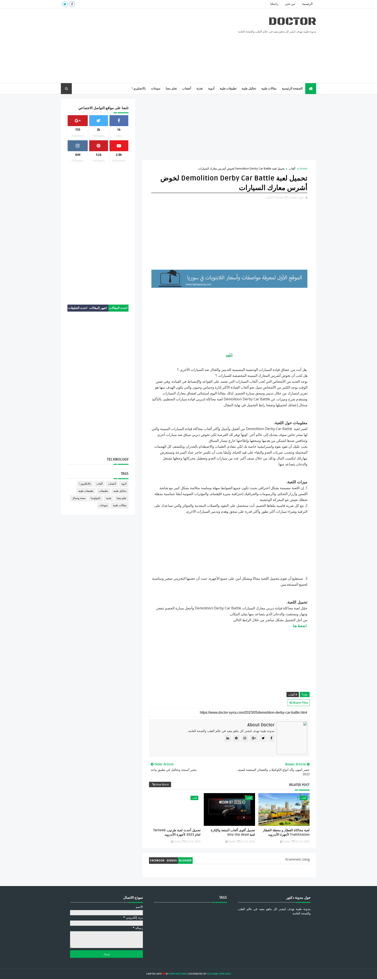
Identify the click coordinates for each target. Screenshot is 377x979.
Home (303, 168)
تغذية (199, 88)
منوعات (156, 88)
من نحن (290, 4)
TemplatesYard (178, 974)
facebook (157, 860)
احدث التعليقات (77, 308)
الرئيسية (307, 4)
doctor (292, 21)
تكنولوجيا (96, 498)
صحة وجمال (78, 498)
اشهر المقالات (98, 308)
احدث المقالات (118, 308)
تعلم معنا (171, 88)
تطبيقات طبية (228, 88)
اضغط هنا (300, 625)
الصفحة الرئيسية (292, 88)
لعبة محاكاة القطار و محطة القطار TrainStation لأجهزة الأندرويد (286, 832)
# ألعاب (292, 694)
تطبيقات (103, 491)
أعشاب (186, 88)
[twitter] (65, 4)
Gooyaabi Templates (219, 974)
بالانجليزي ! (139, 88)
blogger (185, 860)
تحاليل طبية (249, 88)
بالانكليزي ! (85, 483)
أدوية (211, 88)
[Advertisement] (140, 45)
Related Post (299, 785)
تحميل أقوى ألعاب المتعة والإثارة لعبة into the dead (233, 832)
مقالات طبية (269, 88)
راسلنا (274, 4)
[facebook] (72, 4)
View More (162, 784)
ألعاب (292, 168)
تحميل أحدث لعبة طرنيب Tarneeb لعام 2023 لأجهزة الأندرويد (176, 832)
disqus (172, 860)
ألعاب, (268, 197)
